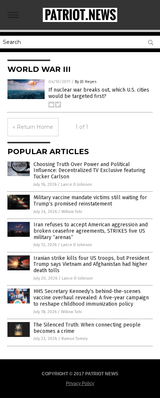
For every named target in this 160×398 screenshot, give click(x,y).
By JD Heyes (85, 81)
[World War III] (80, 20)
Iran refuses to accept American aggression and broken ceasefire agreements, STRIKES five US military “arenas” (90, 231)
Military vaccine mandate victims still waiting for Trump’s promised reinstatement (90, 200)
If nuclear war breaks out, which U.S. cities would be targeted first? (98, 93)
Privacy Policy (80, 383)
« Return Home (33, 127)
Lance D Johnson (76, 184)
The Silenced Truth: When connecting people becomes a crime (87, 328)
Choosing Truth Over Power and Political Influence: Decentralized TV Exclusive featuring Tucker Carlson (89, 170)
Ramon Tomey (74, 338)
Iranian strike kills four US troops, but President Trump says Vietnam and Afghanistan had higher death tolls (91, 264)
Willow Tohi (71, 211)
